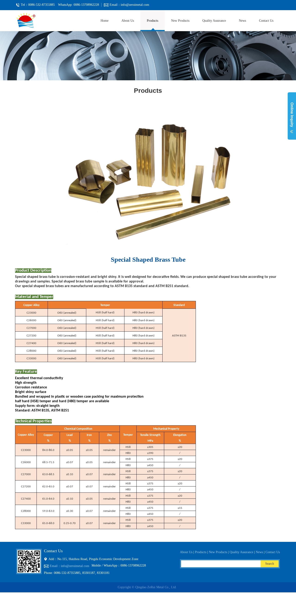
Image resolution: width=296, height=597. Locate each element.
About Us (127, 20)
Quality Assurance (214, 20)
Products (152, 20)
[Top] (0, 594)
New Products (180, 20)
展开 (292, 118)
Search (269, 563)
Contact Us (266, 20)
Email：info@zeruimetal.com (69, 566)
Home (104, 20)
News (242, 20)
